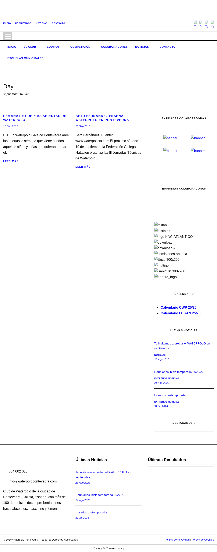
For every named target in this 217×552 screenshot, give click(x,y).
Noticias (142, 46)
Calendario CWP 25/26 (178, 307)
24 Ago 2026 (161, 383)
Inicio (11, 46)
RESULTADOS (23, 23)
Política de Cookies (203, 539)
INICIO (7, 23)
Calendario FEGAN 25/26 (180, 313)
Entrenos (160, 378)
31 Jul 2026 (161, 406)
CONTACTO (58, 23)
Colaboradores (114, 46)
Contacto (167, 46)
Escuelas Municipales (25, 58)
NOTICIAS (42, 23)
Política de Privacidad (177, 539)
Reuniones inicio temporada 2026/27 (179, 372)
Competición (80, 46)
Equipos (53, 46)
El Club (30, 46)
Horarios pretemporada (170, 395)
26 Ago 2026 (161, 359)
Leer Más (10, 161)
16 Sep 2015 (10, 126)
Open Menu (7, 36)
